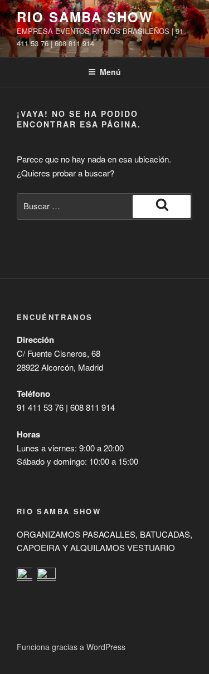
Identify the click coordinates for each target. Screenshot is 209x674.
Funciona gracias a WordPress (71, 646)
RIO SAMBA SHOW (85, 16)
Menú (110, 71)
